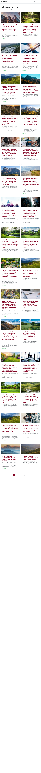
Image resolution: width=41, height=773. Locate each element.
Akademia (4, 1)
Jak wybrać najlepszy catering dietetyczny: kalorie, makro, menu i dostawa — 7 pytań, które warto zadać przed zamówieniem (30, 273)
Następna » (24, 475)
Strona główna (37, 1)
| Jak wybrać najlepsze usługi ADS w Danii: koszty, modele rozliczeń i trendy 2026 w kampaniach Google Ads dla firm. (30, 304)
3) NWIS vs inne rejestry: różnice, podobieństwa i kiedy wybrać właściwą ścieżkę (30, 458)
